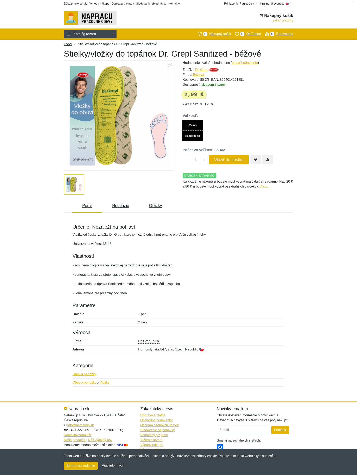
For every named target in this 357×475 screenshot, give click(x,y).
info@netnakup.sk (80, 425)
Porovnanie (282, 34)
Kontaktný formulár (77, 435)
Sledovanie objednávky (151, 3)
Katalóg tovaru (85, 34)
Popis (87, 205)
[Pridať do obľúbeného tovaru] (255, 159)
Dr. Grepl (201, 69)
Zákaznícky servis (75, 3)
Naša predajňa (75, 440)
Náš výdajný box (100, 440)
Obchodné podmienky (156, 420)
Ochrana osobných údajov (159, 425)
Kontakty (174, 3)
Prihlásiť (280, 430)
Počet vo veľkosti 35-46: (204, 150)
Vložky (104, 382)
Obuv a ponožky (84, 374)
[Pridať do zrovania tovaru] (267, 159)
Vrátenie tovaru (151, 440)
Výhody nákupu (99, 3)
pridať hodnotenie (245, 62)
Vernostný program (154, 435)
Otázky (155, 205)
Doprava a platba (123, 3)
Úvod (68, 44)
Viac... (264, 186)
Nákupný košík (217, 34)
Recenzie (120, 205)
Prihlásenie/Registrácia (239, 3)
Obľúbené (251, 34)
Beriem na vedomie (81, 465)
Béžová (198, 74)
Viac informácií (113, 465)
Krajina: (272, 3)
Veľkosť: (190, 116)
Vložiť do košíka (229, 159)
